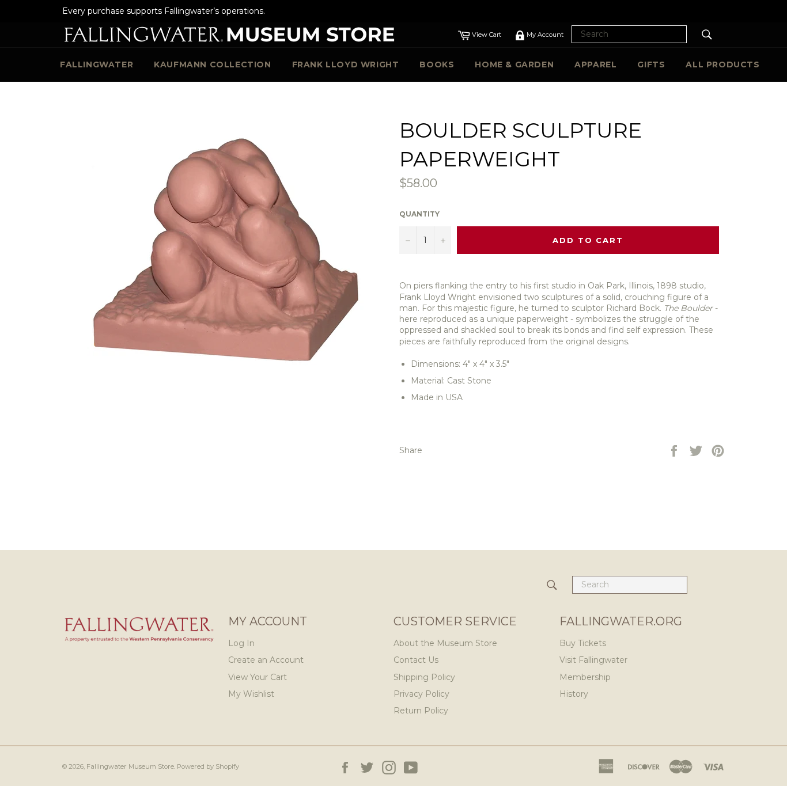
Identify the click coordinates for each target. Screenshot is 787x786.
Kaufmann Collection (212, 64)
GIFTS (651, 64)
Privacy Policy (421, 694)
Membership (585, 677)
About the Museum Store (445, 643)
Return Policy (421, 710)
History (573, 694)
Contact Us (416, 660)
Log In (241, 643)
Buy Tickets (582, 643)
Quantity (419, 214)
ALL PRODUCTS (722, 64)
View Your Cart (257, 677)
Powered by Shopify (208, 766)
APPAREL (595, 64)
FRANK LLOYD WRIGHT (345, 64)
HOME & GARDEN (514, 64)
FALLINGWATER (96, 64)
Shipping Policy (424, 677)
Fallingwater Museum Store (130, 766)
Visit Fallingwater (593, 660)
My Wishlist (251, 694)
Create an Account (266, 660)
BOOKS (436, 64)
